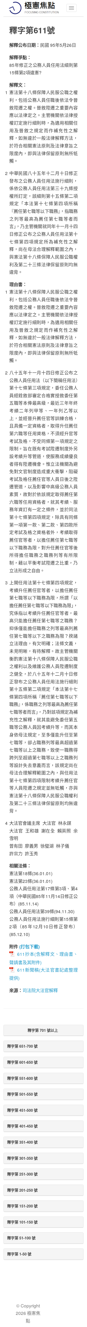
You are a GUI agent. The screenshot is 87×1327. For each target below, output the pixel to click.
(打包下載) (29, 946)
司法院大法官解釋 (40, 990)
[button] (43, 1030)
